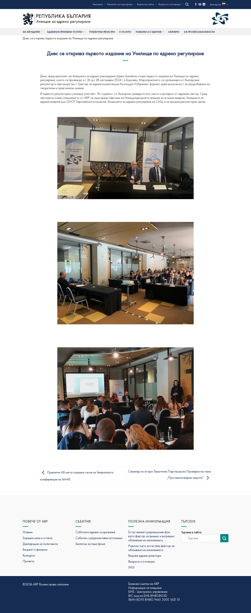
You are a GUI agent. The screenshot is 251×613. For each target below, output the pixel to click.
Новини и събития (149, 31)
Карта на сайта (145, 4)
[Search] (187, 4)
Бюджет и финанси (35, 549)
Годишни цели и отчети (37, 538)
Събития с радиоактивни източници (99, 538)
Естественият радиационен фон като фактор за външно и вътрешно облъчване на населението (151, 536)
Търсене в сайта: (191, 532)
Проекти (28, 561)
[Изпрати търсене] (224, 538)
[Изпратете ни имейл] (200, 4)
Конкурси (29, 555)
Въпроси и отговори (170, 4)
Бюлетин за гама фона (119, 4)
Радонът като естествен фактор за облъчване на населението (151, 548)
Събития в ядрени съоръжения (95, 532)
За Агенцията (31, 31)
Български (215, 4)
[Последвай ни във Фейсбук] (196, 4)
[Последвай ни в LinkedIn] (204, 4)
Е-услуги (125, 31)
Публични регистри (102, 31)
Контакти (98, 4)
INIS (131, 567)
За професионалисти (199, 31)
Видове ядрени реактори (144, 555)
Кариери (173, 31)
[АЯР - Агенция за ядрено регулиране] (57, 18)
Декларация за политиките (40, 544)
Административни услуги (64, 31)
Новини (28, 532)
